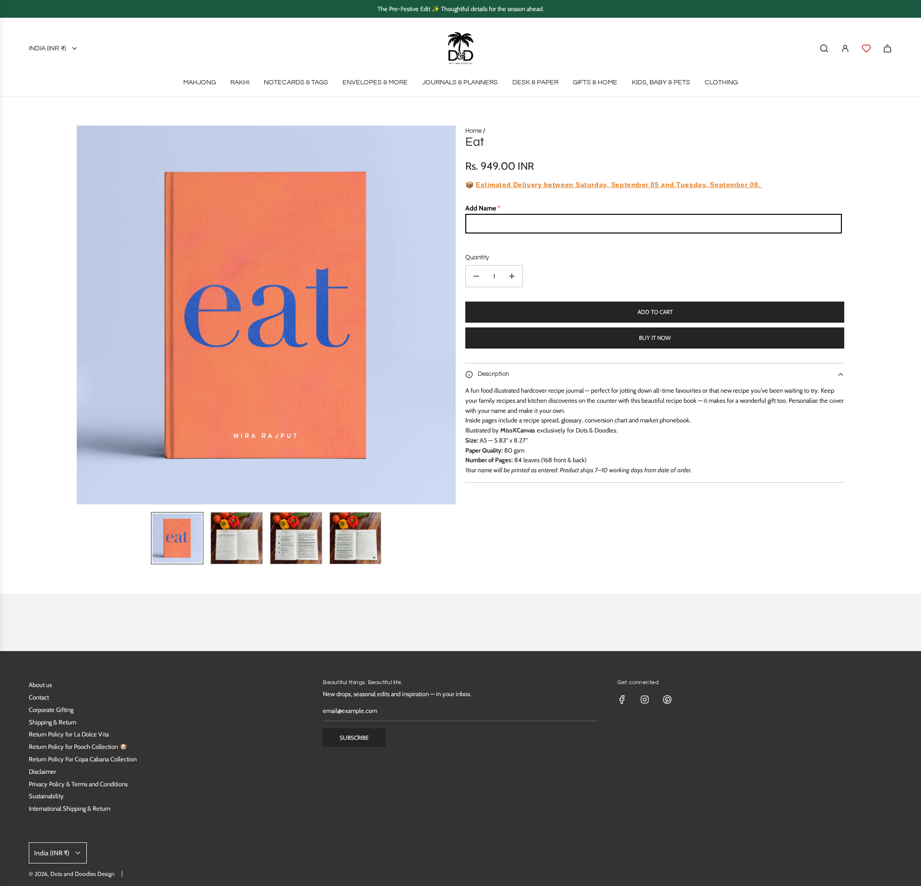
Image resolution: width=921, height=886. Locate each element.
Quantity (477, 257)
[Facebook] (622, 699)
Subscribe (354, 737)
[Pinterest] (667, 699)
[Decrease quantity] (476, 276)
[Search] (824, 48)
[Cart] (887, 48)
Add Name (480, 208)
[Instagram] (644, 699)
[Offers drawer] (866, 48)
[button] (84, 315)
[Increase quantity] (511, 276)
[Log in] (845, 48)
